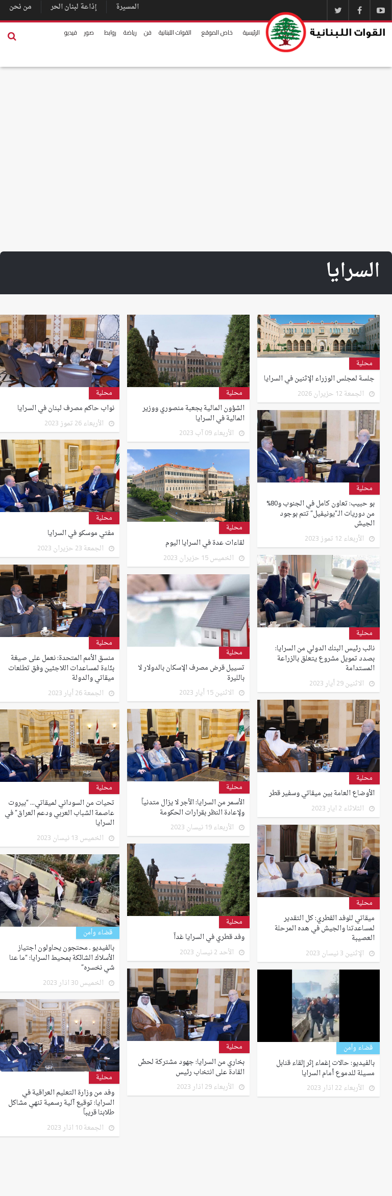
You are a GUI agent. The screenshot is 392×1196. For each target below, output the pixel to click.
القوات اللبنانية (175, 32)
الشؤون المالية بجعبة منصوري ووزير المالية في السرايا (193, 413)
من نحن (20, 7)
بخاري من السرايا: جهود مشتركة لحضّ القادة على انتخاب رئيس (191, 1067)
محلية (364, 363)
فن (148, 32)
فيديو (70, 32)
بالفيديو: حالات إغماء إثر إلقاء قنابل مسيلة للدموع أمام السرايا (325, 1068)
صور (89, 32)
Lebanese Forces (326, 32)
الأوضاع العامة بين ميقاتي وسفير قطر (322, 793)
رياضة (130, 32)
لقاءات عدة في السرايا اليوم (204, 543)
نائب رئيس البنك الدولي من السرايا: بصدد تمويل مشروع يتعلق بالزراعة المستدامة (325, 659)
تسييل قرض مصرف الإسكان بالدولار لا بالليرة (191, 673)
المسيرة (127, 7)
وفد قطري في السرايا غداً (209, 937)
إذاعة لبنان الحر (74, 7)
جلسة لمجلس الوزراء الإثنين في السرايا (319, 379)
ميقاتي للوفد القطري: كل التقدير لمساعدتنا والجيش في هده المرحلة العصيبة (325, 928)
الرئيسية (251, 32)
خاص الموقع (217, 32)
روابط (110, 32)
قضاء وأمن (97, 932)
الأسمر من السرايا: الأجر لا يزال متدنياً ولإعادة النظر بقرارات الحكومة (192, 808)
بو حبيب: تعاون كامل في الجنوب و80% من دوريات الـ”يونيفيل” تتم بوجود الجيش (320, 514)
